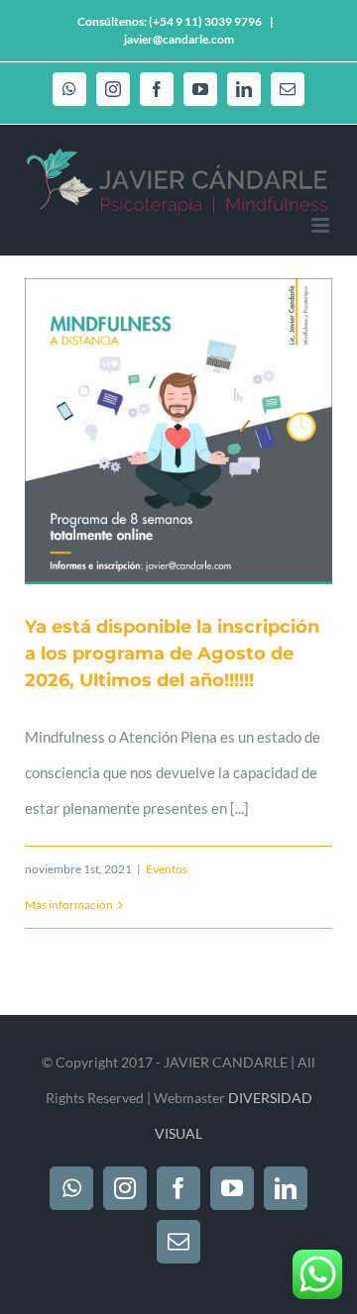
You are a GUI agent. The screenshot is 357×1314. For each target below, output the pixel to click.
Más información (69, 904)
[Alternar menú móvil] (321, 225)
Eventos (166, 868)
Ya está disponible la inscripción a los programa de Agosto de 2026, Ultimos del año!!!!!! (172, 653)
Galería (203, 432)
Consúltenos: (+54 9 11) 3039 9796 (169, 21)
